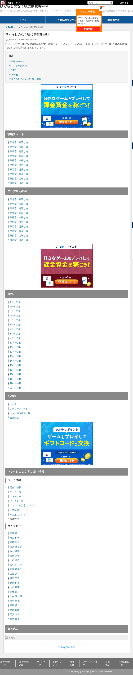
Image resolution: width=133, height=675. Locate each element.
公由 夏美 (15, 619)
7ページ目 (15, 329)
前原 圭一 (15, 533)
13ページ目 (15, 356)
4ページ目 (15, 315)
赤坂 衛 (13, 592)
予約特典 (14, 510)
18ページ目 (15, 379)
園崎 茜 (13, 605)
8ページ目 (15, 333)
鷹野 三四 (15, 578)
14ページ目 (15, 360)
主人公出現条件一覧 (20, 413)
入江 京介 (15, 573)
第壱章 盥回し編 (19, 147)
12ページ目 (15, 351)
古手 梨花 (15, 551)
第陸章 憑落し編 (19, 169)
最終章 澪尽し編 (19, 183)
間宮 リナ (15, 614)
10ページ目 (15, 342)
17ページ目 (15, 374)
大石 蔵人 (15, 560)
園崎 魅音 (15, 542)
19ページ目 (15, 383)
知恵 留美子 (16, 569)
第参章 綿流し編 (19, 156)
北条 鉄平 (15, 587)
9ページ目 (15, 338)
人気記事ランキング (68, 19)
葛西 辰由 (15, 610)
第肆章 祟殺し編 (19, 160)
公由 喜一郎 (16, 596)
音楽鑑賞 (14, 417)
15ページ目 (15, 365)
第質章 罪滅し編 (19, 174)
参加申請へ (89, 29)
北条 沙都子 (16, 546)
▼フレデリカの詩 (18, 65)
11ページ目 (15, 347)
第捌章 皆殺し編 (19, 178)
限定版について (18, 514)
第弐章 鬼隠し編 (19, 151)
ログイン (124, 2)
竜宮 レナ (15, 537)
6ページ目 (15, 324)
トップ (22, 19)
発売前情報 (15, 487)
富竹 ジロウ (16, 564)
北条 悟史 (15, 583)
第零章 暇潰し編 (19, 142)
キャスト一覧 (16, 501)
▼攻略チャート (17, 61)
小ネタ (13, 404)
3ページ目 (15, 311)
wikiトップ (14, 2)
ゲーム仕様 (15, 492)
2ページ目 (15, 306)
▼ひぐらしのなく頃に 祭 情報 (25, 79)
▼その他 (13, 74)
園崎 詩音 (15, 555)
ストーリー (15, 496)
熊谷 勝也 (15, 601)
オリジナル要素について (22, 505)
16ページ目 (15, 370)
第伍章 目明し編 (19, 165)
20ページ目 (15, 388)
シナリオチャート (19, 408)
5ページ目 (15, 320)
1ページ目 (15, 302)
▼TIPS (12, 70)
